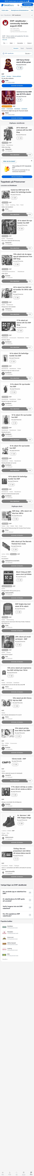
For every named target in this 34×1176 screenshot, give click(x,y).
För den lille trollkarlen (8, 78)
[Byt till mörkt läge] (18, 5)
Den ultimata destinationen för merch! (12, 715)
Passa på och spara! (7, 654)
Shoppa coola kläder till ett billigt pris (11, 802)
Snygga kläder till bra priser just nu (11, 590)
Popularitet (29, 48)
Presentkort (5, 865)
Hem (2, 15)
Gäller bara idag (6, 147)
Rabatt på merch (6, 432)
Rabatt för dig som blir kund (9, 401)
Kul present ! (5, 558)
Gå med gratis (27, 4)
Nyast (22, 48)
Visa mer (4, 39)
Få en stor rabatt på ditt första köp (11, 240)
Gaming (8, 652)
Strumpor (4, 556)
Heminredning (10, 619)
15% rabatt (5, 273)
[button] (31, 1173)
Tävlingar (16, 865)
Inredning (12, 205)
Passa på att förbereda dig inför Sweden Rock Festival (16, 528)
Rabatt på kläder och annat (9, 463)
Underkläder (10, 109)
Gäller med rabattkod (7, 207)
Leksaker (9, 76)
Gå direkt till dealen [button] (17, 85)
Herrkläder (9, 682)
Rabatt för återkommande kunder (10, 494)
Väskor (3, 526)
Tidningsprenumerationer (8, 271)
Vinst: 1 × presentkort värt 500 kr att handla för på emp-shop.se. (16, 868)
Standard (15, 48)
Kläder (3, 76)
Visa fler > (5, 959)
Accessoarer (13, 338)
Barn (18, 205)
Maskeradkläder (17, 76)
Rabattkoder (7, 15)
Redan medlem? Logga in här (27, 6)
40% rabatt (5, 835)
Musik (21, 205)
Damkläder (24, 109)
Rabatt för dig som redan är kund (10, 370)
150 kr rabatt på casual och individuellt (12, 773)
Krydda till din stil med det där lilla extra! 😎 (13, 684)
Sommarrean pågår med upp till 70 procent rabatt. (15, 111)
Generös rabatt (6, 340)
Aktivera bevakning (17, 176)
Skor (3, 205)
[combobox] (5, 43)
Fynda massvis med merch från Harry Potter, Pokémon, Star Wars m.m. (16, 622)
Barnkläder (17, 109)
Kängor (3, 833)
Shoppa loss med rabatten (9, 307)
